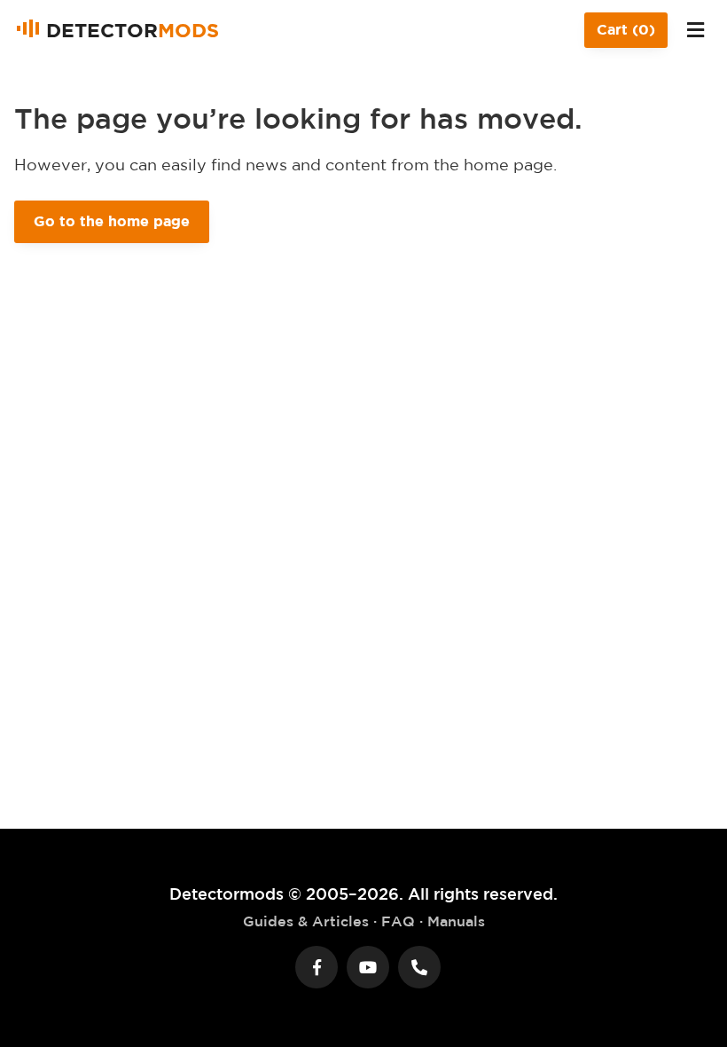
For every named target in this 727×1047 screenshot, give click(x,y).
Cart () (626, 29)
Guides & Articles (306, 921)
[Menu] (695, 30)
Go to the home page (112, 221)
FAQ (398, 921)
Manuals (456, 921)
